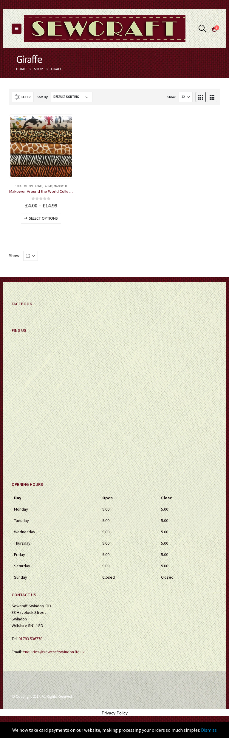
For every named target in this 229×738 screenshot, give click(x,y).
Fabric (48, 186)
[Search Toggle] (202, 29)
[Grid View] (201, 97)
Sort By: (42, 97)
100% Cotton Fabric (28, 186)
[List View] (212, 97)
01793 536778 (30, 638)
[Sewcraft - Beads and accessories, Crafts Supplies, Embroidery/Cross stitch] (104, 28)
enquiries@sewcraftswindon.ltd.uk (54, 651)
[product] (41, 146)
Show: (171, 97)
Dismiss (209, 730)
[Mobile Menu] (16, 29)
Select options (43, 218)
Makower (60, 186)
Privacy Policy (115, 713)
